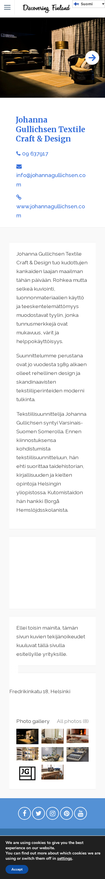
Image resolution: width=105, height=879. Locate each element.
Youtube (80, 815)
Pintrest (66, 815)
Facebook (24, 815)
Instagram (52, 815)
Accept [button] (16, 869)
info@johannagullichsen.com (50, 179)
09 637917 (35, 154)
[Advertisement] (52, 573)
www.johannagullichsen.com (50, 211)
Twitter (38, 815)
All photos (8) (73, 721)
